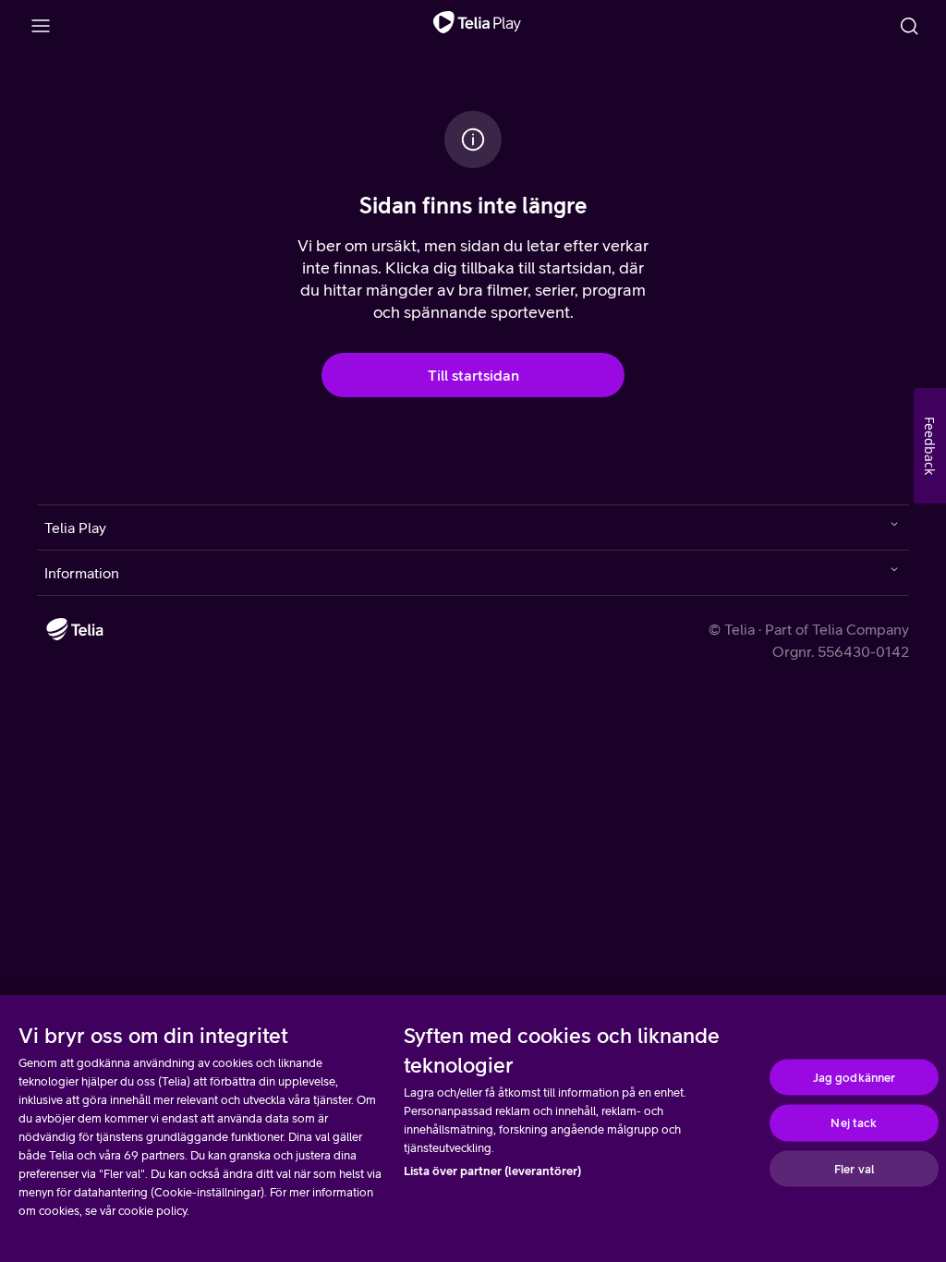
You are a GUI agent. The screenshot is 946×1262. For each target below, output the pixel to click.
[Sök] (909, 26)
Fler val (854, 1168)
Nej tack (854, 1123)
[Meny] (41, 26)
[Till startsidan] (477, 26)
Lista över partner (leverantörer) (492, 1171)
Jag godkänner (854, 1077)
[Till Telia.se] (75, 629)
